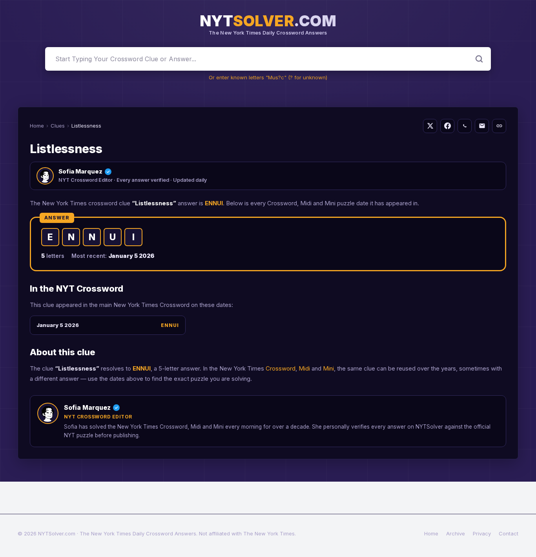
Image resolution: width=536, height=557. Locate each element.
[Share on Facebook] (447, 126)
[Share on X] (430, 126)
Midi (304, 368)
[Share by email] (482, 126)
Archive (455, 533)
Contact (508, 533)
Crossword (280, 368)
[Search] (479, 59)
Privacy (482, 533)
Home (37, 125)
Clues (58, 125)
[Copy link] (499, 126)
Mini (328, 368)
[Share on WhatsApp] (465, 126)
